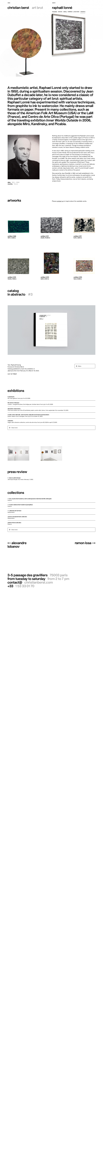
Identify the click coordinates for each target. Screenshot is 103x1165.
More (79, 366)
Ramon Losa (85, 543)
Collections (82, 11)
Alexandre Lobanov (16, 544)
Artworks (60, 11)
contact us (60, 201)
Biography (54, 11)
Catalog (65, 11)
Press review (76, 11)
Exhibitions (70, 11)
